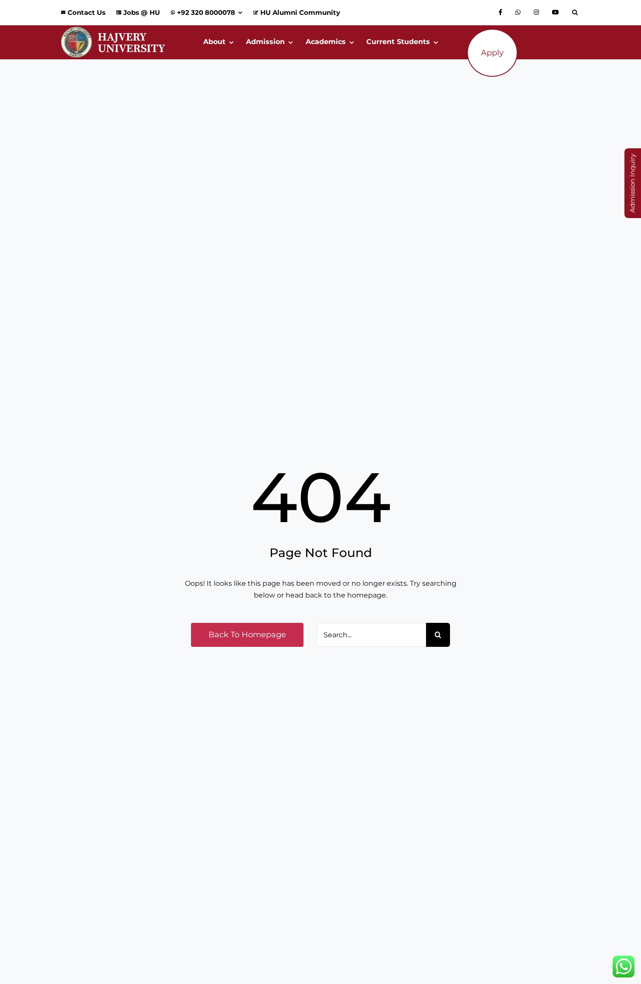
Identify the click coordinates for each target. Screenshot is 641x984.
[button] (577, 12)
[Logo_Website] (113, 28)
